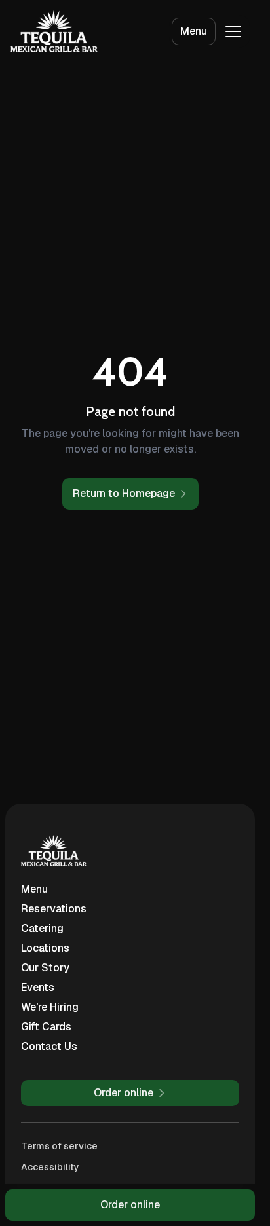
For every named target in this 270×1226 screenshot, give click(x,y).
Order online (130, 1205)
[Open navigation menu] (233, 31)
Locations (45, 948)
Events (37, 987)
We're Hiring (50, 1007)
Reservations (54, 909)
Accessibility (50, 1167)
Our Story (45, 968)
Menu (193, 31)
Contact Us (49, 1046)
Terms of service (59, 1146)
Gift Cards (46, 1026)
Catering (42, 928)
